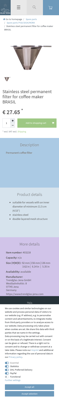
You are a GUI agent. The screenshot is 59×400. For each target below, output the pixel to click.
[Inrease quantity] (12, 120)
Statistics (14, 366)
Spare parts (31, 19)
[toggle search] (34, 7)
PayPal (13, 373)
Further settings (12, 380)
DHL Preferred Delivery (21, 369)
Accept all (29, 386)
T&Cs (29, 302)
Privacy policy (15, 357)
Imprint (35, 350)
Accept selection (30, 393)
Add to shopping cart (36, 122)
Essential (14, 362)
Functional (15, 376)
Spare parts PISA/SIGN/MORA (20, 22)
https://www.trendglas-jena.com (24, 294)
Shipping (21, 131)
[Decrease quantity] (12, 125)
